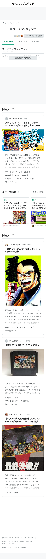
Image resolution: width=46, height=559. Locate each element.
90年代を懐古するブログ (17, 245)
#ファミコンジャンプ (13, 172)
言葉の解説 (8, 41)
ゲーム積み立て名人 (16, 414)
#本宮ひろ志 (10, 327)
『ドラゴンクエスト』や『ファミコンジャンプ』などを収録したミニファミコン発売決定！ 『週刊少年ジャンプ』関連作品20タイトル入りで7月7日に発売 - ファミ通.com (15, 205)
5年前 (30, 245)
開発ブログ (29, 541)
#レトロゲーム (11, 182)
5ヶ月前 (24, 119)
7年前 (28, 341)
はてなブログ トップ (12, 23)
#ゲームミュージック (25, 178)
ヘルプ (22, 541)
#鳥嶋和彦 (9, 175)
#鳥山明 (27, 172)
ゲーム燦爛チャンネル (16, 341)
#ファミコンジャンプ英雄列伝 (17, 401)
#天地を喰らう (11, 330)
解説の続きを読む (22, 58)
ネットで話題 (22, 41)
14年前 (27, 414)
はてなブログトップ (9, 543)
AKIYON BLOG (14, 119)
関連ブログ (36, 41)
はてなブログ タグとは (10, 541)
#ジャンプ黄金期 (21, 175)
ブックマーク (8, 199)
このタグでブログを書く (33, 36)
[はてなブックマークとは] (18, 192)
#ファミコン (10, 178)
